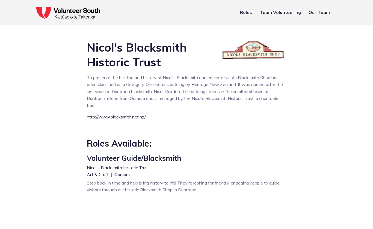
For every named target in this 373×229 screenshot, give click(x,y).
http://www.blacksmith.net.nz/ (116, 117)
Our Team (319, 12)
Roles (246, 12)
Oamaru (122, 174)
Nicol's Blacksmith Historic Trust (118, 167)
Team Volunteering (280, 12)
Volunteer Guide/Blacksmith (134, 158)
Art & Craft (98, 174)
